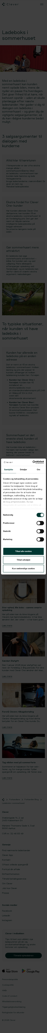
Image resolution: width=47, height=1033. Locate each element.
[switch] (40, 523)
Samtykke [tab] (8, 469)
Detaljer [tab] (23, 469)
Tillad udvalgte (23, 560)
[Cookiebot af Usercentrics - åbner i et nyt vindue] (33, 462)
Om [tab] (38, 469)
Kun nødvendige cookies (23, 568)
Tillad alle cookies (23, 551)
